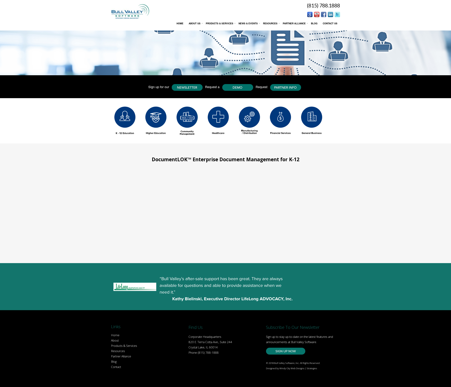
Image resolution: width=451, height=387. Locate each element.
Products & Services (124, 346)
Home (115, 335)
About (115, 340)
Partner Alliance (121, 356)
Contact (116, 367)
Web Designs (297, 368)
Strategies (312, 368)
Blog (114, 362)
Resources (118, 351)
